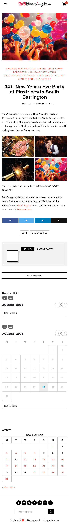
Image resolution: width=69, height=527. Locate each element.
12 (25, 459)
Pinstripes (28, 75)
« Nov (5, 487)
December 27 (39, 232)
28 (44, 472)
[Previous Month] (58, 304)
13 (34, 459)
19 (25, 466)
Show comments (34, 275)
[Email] (59, 220)
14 (44, 459)
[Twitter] (26, 220)
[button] (51, 511)
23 (62, 466)
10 (6, 459)
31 (6, 478)
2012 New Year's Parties (20, 68)
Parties (15, 75)
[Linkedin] (43, 220)
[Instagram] (29, 502)
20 (34, 466)
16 (62, 459)
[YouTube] (39, 502)
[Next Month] (64, 304)
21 (44, 466)
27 (34, 472)
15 (53, 459)
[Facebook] (10, 220)
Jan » (13, 487)
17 (6, 466)
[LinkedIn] (34, 502)
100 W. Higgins (23, 205)
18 (16, 466)
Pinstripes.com (23, 209)
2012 (24, 232)
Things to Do (43, 78)
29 (53, 472)
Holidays (35, 72)
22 (53, 466)
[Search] (4, 298)
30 (62, 472)
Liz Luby (28, 103)
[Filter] (10, 298)
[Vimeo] (45, 502)
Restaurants (45, 75)
